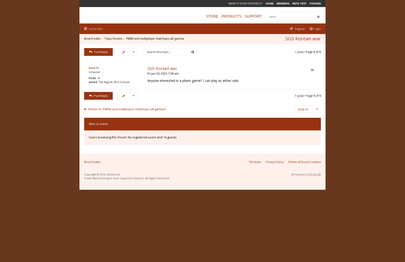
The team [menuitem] (255, 162)
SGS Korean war (303, 38)
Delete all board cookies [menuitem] (304, 162)
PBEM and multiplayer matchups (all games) (155, 39)
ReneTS (94, 68)
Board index (92, 39)
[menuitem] (315, 28)
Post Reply (101, 52)
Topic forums (113, 39)
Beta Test (299, 3)
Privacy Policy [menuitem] (275, 162)
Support (253, 16)
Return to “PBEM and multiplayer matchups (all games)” (127, 109)
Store (212, 16)
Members (283, 3)
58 (98, 78)
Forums (315, 3)
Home (270, 3)
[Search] (318, 16)
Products (231, 16)
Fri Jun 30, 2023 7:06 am (163, 74)
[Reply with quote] (312, 70)
